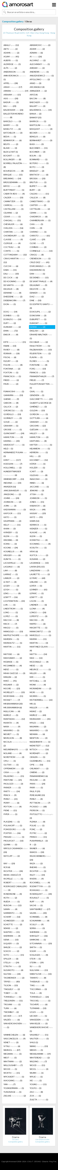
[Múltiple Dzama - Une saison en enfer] (42, 1122)
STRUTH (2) (12, 966)
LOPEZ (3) (11, 616)
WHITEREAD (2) (40, 1057)
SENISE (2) (11, 928)
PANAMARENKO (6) (39, 776)
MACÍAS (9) (37, 620)
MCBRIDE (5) (11, 662)
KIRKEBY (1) (11, 532)
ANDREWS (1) (39, 72)
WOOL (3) (39, 1069)
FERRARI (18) (12, 353)
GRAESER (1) (38, 422)
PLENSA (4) (37, 821)
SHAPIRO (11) (12, 932)
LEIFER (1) (36, 586)
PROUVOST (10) (13, 841)
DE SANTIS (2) (13, 285)
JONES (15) (37, 502)
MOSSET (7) (12, 700)
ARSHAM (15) (12, 94)
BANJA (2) (35, 113)
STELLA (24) (11, 962)
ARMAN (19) (16, 91)
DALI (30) (11, 273)
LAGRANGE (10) (39, 563)
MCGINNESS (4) (13, 665)
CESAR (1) (12, 216)
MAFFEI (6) (37, 624)
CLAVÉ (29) (37, 239)
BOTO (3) (37, 167)
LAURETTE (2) (40, 574)
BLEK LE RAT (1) (11, 152)
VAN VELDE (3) (39, 1023)
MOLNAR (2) (11, 684)
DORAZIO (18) (12, 319)
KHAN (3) (10, 528)
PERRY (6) (11, 803)
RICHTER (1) (38, 871)
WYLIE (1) (36, 1076)
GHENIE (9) (11, 399)
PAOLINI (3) (37, 780)
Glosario (45, 1161)
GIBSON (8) (11, 403)
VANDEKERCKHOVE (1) (41, 1029)
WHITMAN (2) (13, 1061)
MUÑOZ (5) (11, 715)
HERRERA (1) (39, 452)
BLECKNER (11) (39, 148)
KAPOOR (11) (12, 513)
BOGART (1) (11, 155)
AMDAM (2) (37, 68)
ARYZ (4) (34, 94)
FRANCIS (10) (37, 372)
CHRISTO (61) (40, 235)
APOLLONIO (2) (40, 79)
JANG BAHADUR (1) (15, 490)
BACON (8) (38, 98)
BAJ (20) (10, 106)
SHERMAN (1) (38, 932)
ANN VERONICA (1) (15, 77)
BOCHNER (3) (37, 152)
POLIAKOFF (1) (13, 825)
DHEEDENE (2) (13, 296)
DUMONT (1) (38, 323)
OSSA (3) (11, 772)
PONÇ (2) (36, 829)
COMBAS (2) (38, 247)
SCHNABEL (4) (38, 917)
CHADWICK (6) (38, 216)
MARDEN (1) (11, 639)
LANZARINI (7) (39, 570)
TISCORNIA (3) (38, 989)
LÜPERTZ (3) (38, 616)
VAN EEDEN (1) (39, 1019)
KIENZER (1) (38, 528)
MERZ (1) (36, 665)
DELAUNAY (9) (38, 285)
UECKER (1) (38, 1016)
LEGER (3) (11, 586)
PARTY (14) (12, 791)
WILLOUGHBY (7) (13, 1065)
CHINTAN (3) (13, 232)
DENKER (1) (38, 293)
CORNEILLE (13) (41, 251)
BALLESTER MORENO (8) (14, 115)
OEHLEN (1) (37, 757)
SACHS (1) (36, 905)
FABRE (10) (10, 346)
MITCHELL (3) (38, 681)
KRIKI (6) (34, 551)
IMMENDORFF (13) (14, 479)
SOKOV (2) (11, 951)
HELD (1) (8, 448)
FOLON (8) (13, 365)
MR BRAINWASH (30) (13, 703)
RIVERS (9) (37, 878)
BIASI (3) (37, 144)
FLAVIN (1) (36, 357)
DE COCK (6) (11, 277)
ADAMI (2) (37, 49)
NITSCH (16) (39, 749)
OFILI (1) (10, 761)
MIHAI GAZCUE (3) (14, 673)
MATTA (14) (38, 654)
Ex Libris (16, 1139)
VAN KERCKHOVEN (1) (15, 1025)
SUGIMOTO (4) (13, 970)
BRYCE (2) (12, 186)
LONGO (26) (38, 612)
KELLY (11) (12, 525)
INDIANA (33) (12, 483)
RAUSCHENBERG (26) (40, 858)
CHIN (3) (36, 228)
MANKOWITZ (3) (40, 631)
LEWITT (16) (11, 597)
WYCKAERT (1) (14, 1076)
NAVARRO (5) (11, 730)
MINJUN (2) (10, 677)
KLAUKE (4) (38, 532)
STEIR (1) (35, 958)
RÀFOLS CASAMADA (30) (16, 850)
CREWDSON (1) (40, 258)
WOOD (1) (10, 1069)
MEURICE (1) (40, 669)
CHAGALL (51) (12, 220)
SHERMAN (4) (12, 936)
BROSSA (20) (37, 178)
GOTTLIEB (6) (39, 418)
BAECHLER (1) (39, 102)
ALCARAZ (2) (38, 60)
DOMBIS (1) (11, 315)
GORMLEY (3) (13, 418)
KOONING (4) (40, 544)
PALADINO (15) (14, 776)
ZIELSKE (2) (15, 1096)
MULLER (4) (39, 707)
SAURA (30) (38, 913)
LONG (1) (11, 612)
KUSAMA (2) (37, 559)
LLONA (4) (37, 608)
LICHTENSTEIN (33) (14, 601)
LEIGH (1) (11, 589)
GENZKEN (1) (37, 395)
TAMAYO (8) (38, 978)
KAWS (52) (34, 521)
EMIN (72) (11, 331)
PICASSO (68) (38, 806)
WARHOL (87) (12, 1050)
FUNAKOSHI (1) (14, 391)
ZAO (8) (36, 1092)
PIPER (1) (10, 814)
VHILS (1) (34, 1042)
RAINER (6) (37, 848)
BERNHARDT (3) (41, 140)
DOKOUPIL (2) (40, 311)
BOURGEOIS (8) (14, 171)
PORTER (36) (12, 833)
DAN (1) (37, 273)
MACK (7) (10, 624)
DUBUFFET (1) (38, 319)
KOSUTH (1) (38, 547)
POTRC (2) (38, 833)
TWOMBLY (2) (11, 1012)
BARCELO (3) (12, 121)
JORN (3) (10, 505)
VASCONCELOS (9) (14, 1038)
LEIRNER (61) (38, 589)
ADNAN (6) (36, 53)
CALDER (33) (13, 197)
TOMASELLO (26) (39, 997)
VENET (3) (11, 1042)
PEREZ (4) (36, 799)
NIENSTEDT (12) (39, 745)
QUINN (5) (10, 844)
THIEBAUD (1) (39, 981)
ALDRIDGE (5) (12, 64)
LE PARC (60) (37, 578)
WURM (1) (37, 1073)
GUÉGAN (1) (39, 429)
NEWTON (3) (38, 738)
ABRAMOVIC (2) (40, 45)
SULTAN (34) (12, 974)
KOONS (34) (11, 547)
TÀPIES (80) (12, 981)
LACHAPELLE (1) (13, 563)
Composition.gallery (13, 21)
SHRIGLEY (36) (39, 936)
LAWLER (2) (11, 578)
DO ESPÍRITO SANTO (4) (41, 306)
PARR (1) (36, 787)
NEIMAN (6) (37, 734)
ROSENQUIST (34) (41, 894)
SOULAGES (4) (39, 955)
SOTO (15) (14, 955)
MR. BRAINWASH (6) (13, 707)
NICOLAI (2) (15, 744)
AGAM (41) (11, 56)
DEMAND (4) (12, 293)
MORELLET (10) (14, 692)
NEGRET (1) (11, 734)
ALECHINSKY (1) (40, 64)
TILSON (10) (11, 985)
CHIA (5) (36, 224)
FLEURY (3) (11, 361)
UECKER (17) (13, 1016)
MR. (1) (33, 703)
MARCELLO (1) (40, 635)
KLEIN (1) (11, 536)
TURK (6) (10, 1008)
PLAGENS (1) (12, 821)
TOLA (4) (36, 993)
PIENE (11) (10, 810)
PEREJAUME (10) (37, 795)
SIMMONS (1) (38, 939)
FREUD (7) (37, 380)
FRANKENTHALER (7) (42, 376)
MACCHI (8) (11, 620)
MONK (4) (38, 684)
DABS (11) (10, 270)
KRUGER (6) (12, 555)
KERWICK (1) (38, 525)
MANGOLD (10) (13, 631)
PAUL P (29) (35, 791)
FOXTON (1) (11, 372)
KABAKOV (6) (37, 505)
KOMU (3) (10, 544)
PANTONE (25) (13, 780)
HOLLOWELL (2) (13, 467)
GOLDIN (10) (37, 410)
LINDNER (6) (38, 605)
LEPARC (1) (37, 593)
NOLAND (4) (13, 753)
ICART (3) (36, 471)
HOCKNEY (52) (39, 460)
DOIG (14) (10, 311)
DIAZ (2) (37, 296)
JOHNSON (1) (38, 498)
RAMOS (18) (37, 852)
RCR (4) (7, 867)
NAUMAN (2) (38, 726)
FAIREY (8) (11, 349)
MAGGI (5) (11, 627)
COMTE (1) (11, 251)
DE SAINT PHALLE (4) (41, 281)
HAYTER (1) (41, 445)
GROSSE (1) (13, 429)
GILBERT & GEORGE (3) (40, 403)
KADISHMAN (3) (15, 509)
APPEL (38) (11, 83)
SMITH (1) (36, 947)
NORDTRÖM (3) (14, 757)
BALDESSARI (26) (13, 110)
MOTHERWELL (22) (41, 700)
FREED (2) (11, 380)
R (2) (33, 844)
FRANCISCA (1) (12, 376)
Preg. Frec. (53, 1161)
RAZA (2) (36, 863)
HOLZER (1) (37, 467)
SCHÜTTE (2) (13, 924)
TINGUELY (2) (12, 989)
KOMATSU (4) (39, 540)
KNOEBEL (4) (11, 540)
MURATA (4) (11, 723)
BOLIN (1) (35, 155)
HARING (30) (12, 441)
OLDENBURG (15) (40, 761)
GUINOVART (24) (14, 433)
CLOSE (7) (37, 243)
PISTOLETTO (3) (41, 816)
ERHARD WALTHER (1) (41, 336)
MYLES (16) (37, 723)
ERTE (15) (15, 342)
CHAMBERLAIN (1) (40, 220)
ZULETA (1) (39, 1099)
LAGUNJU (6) (12, 566)
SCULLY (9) (37, 924)
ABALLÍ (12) (11, 45)
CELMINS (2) (11, 213)
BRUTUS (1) (38, 182)
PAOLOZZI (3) (13, 783)
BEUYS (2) (11, 144)
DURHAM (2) (12, 327)
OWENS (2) (37, 772)
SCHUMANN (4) (39, 920)
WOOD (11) (37, 1065)
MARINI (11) (38, 639)
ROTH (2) (10, 898)
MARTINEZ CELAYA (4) (42, 648)
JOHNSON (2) (12, 502)
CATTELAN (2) (40, 209)
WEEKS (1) (36, 1050)
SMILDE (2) (13, 947)
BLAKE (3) (10, 148)
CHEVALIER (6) (13, 224)
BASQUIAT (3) (41, 129)
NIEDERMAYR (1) (40, 742)
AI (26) (36, 56)
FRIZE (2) (11, 384)
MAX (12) (36, 658)
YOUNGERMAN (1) (14, 1088)
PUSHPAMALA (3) (39, 841)
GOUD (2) (11, 422)
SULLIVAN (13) (39, 970)
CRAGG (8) (37, 254)
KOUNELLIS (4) (13, 551)
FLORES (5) (39, 361)
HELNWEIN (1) (40, 448)
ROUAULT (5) (39, 898)
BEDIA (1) (10, 136)
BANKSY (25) (35, 117)
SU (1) (35, 966)
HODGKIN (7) (13, 464)
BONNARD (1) (38, 159)
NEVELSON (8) (13, 738)
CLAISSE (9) (13, 239)
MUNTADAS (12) (14, 719)
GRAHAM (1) (11, 425)
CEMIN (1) (38, 213)
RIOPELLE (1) (13, 878)
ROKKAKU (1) (38, 890)
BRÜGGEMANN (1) (14, 182)
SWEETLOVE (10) (41, 974)
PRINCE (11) (38, 837)
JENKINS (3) (37, 490)
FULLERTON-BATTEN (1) (41, 386)
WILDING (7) (38, 1061)
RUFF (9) (37, 901)
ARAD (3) (35, 83)
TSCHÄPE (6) (38, 1004)
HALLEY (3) (37, 433)
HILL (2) (35, 456)
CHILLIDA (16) (13, 228)
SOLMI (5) (38, 951)
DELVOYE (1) (37, 289)
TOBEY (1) (10, 993)
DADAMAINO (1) (37, 270)
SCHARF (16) (12, 917)
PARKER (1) (12, 787)
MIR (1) (37, 677)
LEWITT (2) (36, 597)
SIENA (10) (11, 939)
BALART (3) (37, 106)
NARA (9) (12, 726)
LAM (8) (10, 570)
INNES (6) (37, 483)
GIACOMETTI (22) (41, 399)
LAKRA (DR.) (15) (37, 566)
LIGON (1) (37, 601)
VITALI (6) (12, 1046)
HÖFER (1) (37, 464)
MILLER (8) (38, 673)
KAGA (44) (37, 509)
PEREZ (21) (11, 799)
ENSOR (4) (11, 334)
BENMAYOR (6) (13, 140)
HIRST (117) (12, 460)
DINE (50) (35, 300)
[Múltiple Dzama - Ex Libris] (15, 1122)
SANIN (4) (10, 909)
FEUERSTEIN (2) (40, 353)
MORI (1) (37, 692)
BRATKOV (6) (39, 174)
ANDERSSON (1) (14, 72)
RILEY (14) (37, 875)
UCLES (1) (36, 1012)
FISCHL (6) (10, 357)
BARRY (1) (11, 125)
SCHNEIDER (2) (14, 920)
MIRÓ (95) (10, 681)
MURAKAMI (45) (40, 719)
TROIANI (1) (12, 1004)
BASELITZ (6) (12, 129)
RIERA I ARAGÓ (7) (12, 875)
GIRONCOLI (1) (13, 410)
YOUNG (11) (38, 1084)
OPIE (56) (36, 764)
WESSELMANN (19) (40, 1054)
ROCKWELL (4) (40, 882)
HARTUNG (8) (38, 441)
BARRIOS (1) (38, 121)
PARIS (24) (37, 783)
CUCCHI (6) (11, 266)
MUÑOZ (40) (38, 715)
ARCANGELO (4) (37, 87)
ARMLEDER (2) (38, 91)
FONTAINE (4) (38, 365)
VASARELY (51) (39, 1035)
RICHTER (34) (13, 871)
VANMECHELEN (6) (14, 1035)
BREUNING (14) (12, 178)
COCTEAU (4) (12, 247)
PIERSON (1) (37, 810)
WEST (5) (10, 1057)
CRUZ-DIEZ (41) (39, 262)
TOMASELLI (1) (12, 997)
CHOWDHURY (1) (14, 235)
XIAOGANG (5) (13, 1080)
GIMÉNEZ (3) (38, 406)
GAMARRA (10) (13, 395)
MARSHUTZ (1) (13, 643)
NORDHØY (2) (39, 753)
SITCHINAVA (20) (41, 943)
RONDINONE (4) (13, 894)
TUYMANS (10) (38, 1008)
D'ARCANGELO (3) (40, 266)
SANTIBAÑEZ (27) (40, 909)
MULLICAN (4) (12, 711)
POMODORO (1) (14, 829)
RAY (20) (9, 863)
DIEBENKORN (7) (14, 300)
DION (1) (10, 304)
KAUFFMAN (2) (12, 521)
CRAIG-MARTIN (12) (14, 260)
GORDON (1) (39, 414)
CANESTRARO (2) (40, 201)
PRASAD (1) (14, 837)
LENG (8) (12, 593)
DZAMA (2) (37, 327)
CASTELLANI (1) (14, 209)
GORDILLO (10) (12, 414)
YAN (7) (9, 1084)
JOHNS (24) (11, 498)
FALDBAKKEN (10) (41, 349)
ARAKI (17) (13, 87)
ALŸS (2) (10, 68)
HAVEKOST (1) (14, 445)
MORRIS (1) (38, 696)
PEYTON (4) (13, 806)
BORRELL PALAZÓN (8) (15, 165)
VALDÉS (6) (12, 1019)
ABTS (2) (11, 49)
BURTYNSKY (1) (14, 190)
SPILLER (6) (11, 958)
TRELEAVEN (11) (13, 1000)
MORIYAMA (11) (13, 696)
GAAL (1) (36, 391)
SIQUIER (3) (11, 943)
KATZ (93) (36, 517)
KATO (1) (10, 517)
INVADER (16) (10, 486)
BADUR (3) (11, 102)
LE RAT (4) (10, 582)
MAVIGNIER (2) (13, 658)
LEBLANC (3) (38, 582)
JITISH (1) (36, 494)
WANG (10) (39, 1046)
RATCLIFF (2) (12, 856)
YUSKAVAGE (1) (12, 1092)
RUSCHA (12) (13, 905)
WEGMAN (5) (13, 1054)
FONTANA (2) (12, 368)
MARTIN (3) (39, 643)
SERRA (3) (37, 928)
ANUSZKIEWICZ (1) (42, 75)
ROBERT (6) (14, 882)
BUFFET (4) (38, 186)
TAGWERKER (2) (14, 978)
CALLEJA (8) (37, 197)
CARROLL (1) (13, 205)
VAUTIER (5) (39, 1038)
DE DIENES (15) (39, 277)
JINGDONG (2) (12, 494)
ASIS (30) (11, 98)
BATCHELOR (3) (13, 133)
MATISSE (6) (11, 654)
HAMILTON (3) (13, 437)
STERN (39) (37, 962)
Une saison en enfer (42, 1139)
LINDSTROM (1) (13, 608)
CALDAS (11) (39, 193)
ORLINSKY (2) (39, 768)
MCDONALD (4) (39, 662)
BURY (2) (35, 190)
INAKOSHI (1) (38, 479)
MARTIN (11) (12, 646)
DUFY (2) (10, 323)
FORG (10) (38, 368)
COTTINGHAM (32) (15, 254)
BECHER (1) (40, 133)
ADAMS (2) (11, 53)
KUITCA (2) (39, 555)
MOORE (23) (12, 688)
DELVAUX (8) (11, 289)
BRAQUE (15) (13, 174)
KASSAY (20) (38, 513)
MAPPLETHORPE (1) (16, 635)
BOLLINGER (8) (12, 159)
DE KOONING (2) (14, 281)
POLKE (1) (37, 825)
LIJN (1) (9, 605)
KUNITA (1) (12, 559)
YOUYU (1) (35, 1088)
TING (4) (37, 985)
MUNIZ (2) (36, 711)
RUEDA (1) (12, 901)
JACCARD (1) (39, 486)
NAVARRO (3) (39, 730)
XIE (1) (36, 1080)
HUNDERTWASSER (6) (12, 473)
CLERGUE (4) (12, 243)
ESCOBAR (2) (39, 342)
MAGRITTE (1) (38, 627)
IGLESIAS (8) (38, 475)
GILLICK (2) (11, 406)
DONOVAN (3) (38, 315)
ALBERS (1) (11, 60)
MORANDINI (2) (40, 688)
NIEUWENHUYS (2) (16, 749)
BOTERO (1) (39, 163)
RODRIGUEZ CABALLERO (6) (15, 888)
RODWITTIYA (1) (40, 886)
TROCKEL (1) (40, 1000)
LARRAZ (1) (11, 574)
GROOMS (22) (38, 425)
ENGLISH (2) (37, 331)
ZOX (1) (35, 1096)
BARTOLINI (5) (40, 125)
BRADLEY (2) (37, 171)
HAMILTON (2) (39, 437)
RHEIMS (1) (38, 867)
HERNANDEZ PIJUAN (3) (15, 454)
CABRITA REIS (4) (14, 193)
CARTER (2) (38, 205)
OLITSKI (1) (11, 764)
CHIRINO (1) (38, 232)
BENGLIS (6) (37, 136)
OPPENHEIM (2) (14, 768)
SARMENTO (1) (13, 913)
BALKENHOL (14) (41, 110)
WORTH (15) (12, 1073)
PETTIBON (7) (40, 803)
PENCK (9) (10, 795)
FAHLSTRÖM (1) (40, 346)
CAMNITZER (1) (13, 201)
